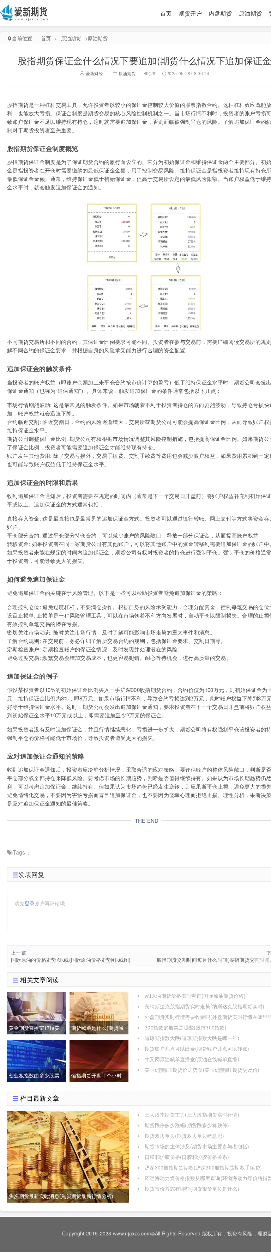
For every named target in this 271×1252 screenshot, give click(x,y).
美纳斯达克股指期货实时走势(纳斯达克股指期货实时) (205, 1006)
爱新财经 (93, 73)
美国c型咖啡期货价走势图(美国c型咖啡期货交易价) (202, 1069)
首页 (166, 13)
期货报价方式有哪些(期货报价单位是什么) (192, 1188)
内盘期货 (220, 13)
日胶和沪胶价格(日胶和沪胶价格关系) (187, 1156)
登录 (30, 903)
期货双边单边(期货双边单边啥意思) (184, 1135)
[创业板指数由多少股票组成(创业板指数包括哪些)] (36, 1060)
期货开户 (190, 13)
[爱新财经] (24, 12)
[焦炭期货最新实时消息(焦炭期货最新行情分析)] (68, 1155)
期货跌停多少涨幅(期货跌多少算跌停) (187, 1125)
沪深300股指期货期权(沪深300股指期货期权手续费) (203, 1167)
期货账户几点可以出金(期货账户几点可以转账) (197, 1048)
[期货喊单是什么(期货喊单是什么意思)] (99, 1012)
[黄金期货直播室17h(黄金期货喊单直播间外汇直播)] (36, 1012)
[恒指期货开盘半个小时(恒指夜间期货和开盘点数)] (99, 1060)
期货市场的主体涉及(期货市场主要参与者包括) (197, 1146)
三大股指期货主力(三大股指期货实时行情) (192, 1114)
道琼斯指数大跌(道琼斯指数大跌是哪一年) (192, 1037)
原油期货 (250, 13)
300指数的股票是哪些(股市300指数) (186, 1027)
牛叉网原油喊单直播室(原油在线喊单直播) (192, 1059)
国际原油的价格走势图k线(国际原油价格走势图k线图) (71, 959)
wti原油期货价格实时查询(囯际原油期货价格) (195, 995)
